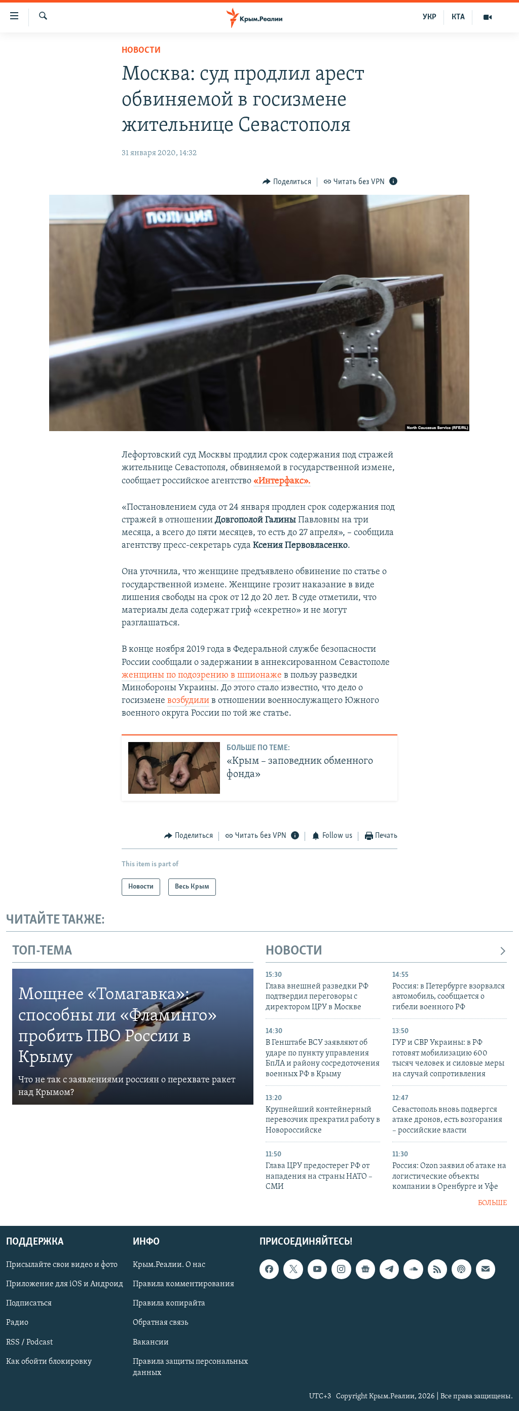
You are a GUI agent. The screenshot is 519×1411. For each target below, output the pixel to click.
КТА (458, 17)
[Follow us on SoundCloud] (413, 1269)
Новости (141, 50)
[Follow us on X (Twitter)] (293, 1269)
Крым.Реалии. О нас (169, 1265)
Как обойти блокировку (49, 1362)
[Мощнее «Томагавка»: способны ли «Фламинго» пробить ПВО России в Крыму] (132, 1037)
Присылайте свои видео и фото (62, 1265)
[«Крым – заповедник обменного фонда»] (174, 768)
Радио (17, 1323)
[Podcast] (461, 1269)
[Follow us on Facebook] (269, 1269)
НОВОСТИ (294, 951)
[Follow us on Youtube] (317, 1269)
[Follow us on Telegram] (389, 1269)
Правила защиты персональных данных (190, 1367)
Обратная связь (160, 1323)
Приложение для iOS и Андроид (64, 1284)
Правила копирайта (169, 1304)
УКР (429, 17)
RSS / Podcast (29, 1342)
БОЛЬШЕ (492, 1203)
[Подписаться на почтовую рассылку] (485, 1269)
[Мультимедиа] (487, 17)
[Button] (287, 182)
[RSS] (437, 1269)
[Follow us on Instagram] (341, 1269)
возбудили (188, 700)
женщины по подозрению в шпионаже (202, 675)
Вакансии (151, 1342)
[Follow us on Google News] (365, 1269)
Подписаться (29, 1304)
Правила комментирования (183, 1284)
